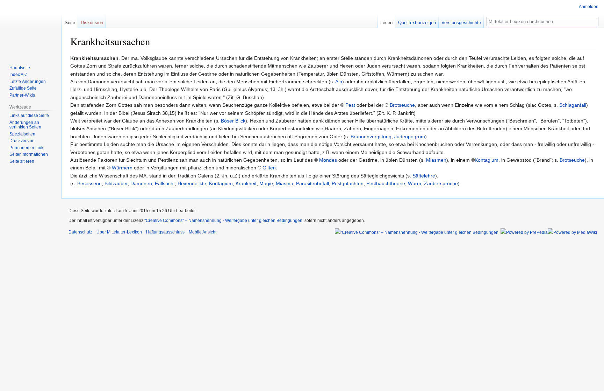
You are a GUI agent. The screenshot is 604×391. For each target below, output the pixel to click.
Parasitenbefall (312, 183)
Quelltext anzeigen (417, 22)
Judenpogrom (409, 136)
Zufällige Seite (23, 88)
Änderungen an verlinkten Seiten (25, 125)
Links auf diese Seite (29, 115)
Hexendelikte (192, 183)
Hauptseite (19, 67)
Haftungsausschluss (165, 232)
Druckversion (22, 140)
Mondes (328, 160)
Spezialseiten (22, 134)
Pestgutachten (348, 183)
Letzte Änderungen (27, 81)
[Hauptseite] (31, 28)
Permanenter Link (26, 147)
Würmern (122, 167)
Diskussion (92, 22)
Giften (269, 167)
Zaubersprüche (441, 183)
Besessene (89, 183)
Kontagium (486, 160)
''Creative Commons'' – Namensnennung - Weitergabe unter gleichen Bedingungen (223, 220)
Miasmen (436, 160)
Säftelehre (423, 176)
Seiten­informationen (28, 154)
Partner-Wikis (22, 95)
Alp (338, 81)
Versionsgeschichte (461, 22)
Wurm (414, 183)
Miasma (284, 183)
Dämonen (141, 183)
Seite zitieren (21, 161)
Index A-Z (18, 74)
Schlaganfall (572, 105)
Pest (350, 105)
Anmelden (588, 6)
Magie (266, 183)
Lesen (386, 22)
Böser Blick (233, 121)
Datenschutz (80, 232)
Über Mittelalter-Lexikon (119, 232)
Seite (70, 22)
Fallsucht (165, 183)
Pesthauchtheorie (385, 183)
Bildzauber (116, 183)
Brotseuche (402, 105)
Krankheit (246, 183)
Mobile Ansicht (202, 232)
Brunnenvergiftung (371, 136)
